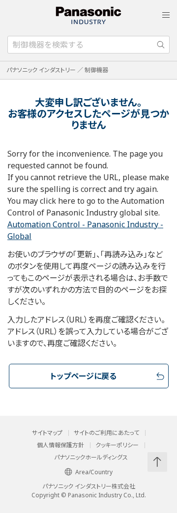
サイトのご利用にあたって (106, 433)
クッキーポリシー (117, 445)
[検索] (161, 45)
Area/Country (94, 472)
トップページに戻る (83, 376)
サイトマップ (47, 433)
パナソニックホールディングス (91, 457)
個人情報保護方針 (60, 445)
